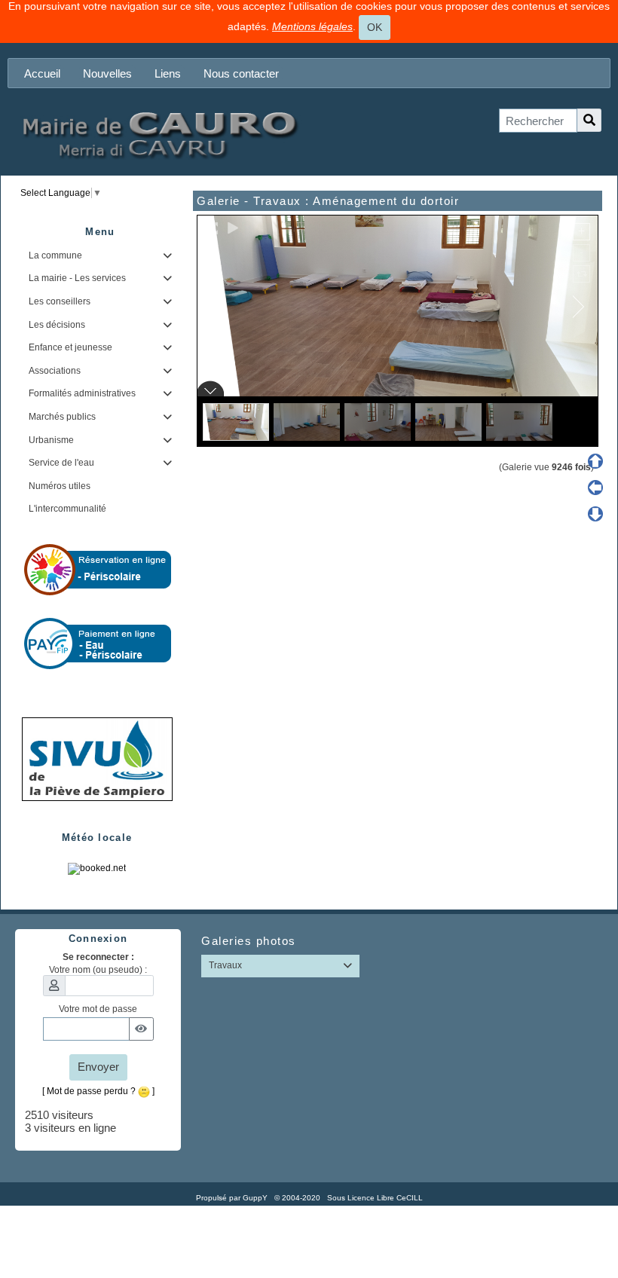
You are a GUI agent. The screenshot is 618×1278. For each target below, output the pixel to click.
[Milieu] (595, 487)
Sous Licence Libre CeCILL (376, 1198)
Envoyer (98, 1066)
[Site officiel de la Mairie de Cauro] (158, 133)
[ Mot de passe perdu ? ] (98, 1091)
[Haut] (595, 461)
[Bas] (595, 513)
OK (374, 27)
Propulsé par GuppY (233, 1198)
